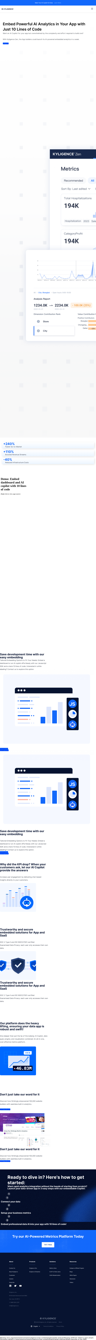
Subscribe (11, 1282)
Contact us (11, 850)
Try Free (48, 1245)
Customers (12, 1275)
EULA (60, 1322)
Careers (11, 1279)
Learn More (57, 3)
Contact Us (12, 1268)
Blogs (71, 1271)
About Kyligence (13, 1271)
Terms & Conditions (48, 1326)
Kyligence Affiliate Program (77, 1268)
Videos (71, 1282)
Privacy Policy (60, 1326)
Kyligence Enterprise (34, 1271)
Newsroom (72, 1279)
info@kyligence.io (14, 1305)
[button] (6, 43)
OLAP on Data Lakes (55, 1271)
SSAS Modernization (55, 1275)
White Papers (73, 1275)
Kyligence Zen (33, 1268)
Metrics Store (53, 1268)
